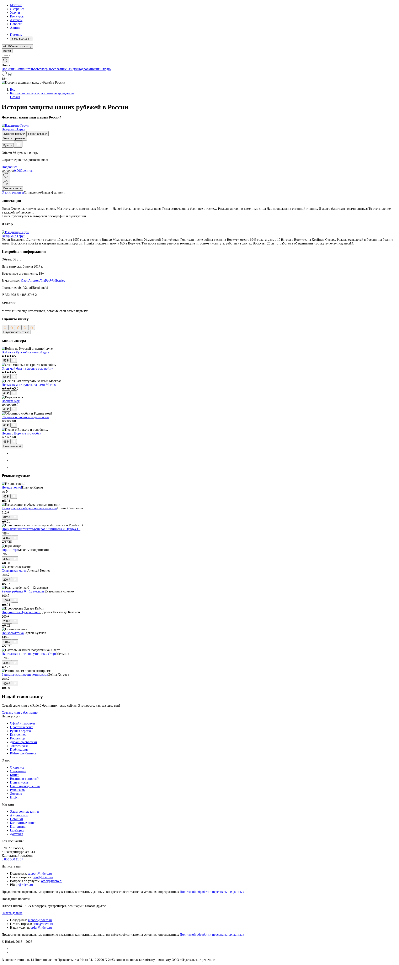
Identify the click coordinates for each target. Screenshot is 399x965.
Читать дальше (12, 913)
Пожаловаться (12, 188)
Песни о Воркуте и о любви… (23, 433)
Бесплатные (58, 69)
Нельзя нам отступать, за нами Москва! (30, 384)
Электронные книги (24, 811)
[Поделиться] (6, 182)
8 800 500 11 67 (12, 859)
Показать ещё (12, 446)
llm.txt (14, 797)
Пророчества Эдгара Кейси (21, 612)
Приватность (19, 782)
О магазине (18, 771)
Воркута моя (11, 401)
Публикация (19, 749)
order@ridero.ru (51, 881)
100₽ (6, 600)
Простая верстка (21, 727)
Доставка (16, 834)
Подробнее (9, 167)
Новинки (16, 819)
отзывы (18, 192)
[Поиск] (5, 60)
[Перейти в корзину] (9, 75)
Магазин (16, 5)
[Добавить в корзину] (18, 144)
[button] (199, 60)
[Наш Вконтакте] (12, 948)
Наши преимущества (25, 786)
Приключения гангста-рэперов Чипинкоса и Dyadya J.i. (41, 529)
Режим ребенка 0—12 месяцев (23, 591)
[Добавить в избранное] (6, 176)
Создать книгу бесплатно (20, 712)
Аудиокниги (19, 815)
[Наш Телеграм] (12, 952)
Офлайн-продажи (22, 723)
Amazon (33, 280)
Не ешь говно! (12, 487)
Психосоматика (13, 633)
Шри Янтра (10, 550)
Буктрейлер (18, 734)
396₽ (6, 558)
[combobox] (199, 55)
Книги (14, 775)
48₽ (6, 393)
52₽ (6, 360)
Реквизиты (17, 790)
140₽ (6, 642)
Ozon (24, 280)
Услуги (15, 12)
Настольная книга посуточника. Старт (29, 653)
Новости (16, 24)
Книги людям (101, 69)
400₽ (6, 683)
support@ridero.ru (40, 873)
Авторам (16, 20)
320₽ (6, 662)
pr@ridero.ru (24, 884)
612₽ (6, 517)
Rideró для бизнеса (23, 753)
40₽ (6, 409)
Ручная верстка (21, 731)
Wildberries (57, 280)
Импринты (24, 69)
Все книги (9, 69)
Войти (7, 50)
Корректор (17, 738)
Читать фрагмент (14, 138)
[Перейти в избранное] (4, 75)
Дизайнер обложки (23, 742)
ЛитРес (44, 280)
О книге (7, 192)
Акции (15, 27)
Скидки (72, 69)
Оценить (26, 170)
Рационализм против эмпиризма (25, 674)
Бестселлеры (41, 69)
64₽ (6, 425)
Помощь (16, 34)
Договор (16, 793)
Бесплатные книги (23, 822)
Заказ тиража (19, 746)
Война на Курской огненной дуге (25, 352)
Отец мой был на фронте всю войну (27, 368)
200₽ (6, 579)
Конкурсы (17, 16)
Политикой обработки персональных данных (212, 891)
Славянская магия (14, 570)
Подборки (85, 69)
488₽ (6, 538)
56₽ (6, 376)
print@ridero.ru (43, 877)
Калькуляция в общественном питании (29, 508)
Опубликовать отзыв (16, 332)
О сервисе (17, 9)
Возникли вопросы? (24, 778)
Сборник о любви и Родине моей (25, 417)
